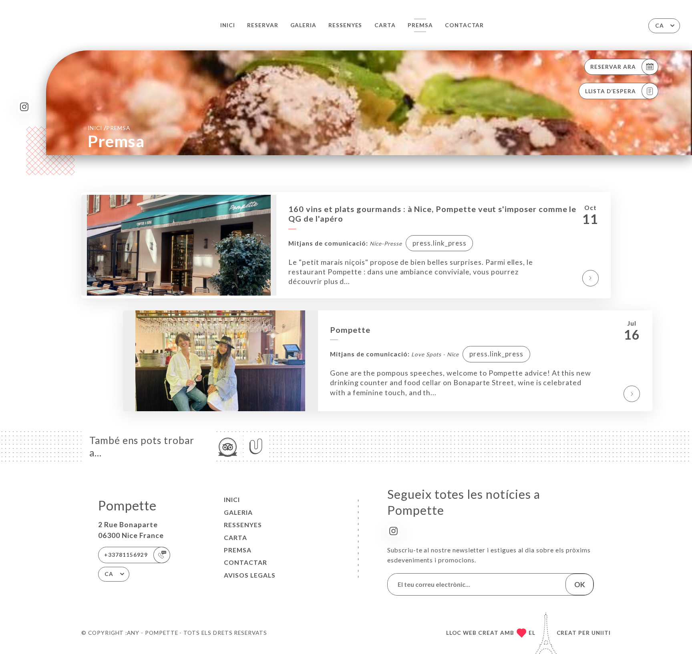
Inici (227, 25)
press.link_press (439, 243)
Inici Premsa (109, 127)
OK (579, 584)
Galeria (303, 25)
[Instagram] (24, 106)
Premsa (420, 25)
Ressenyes (345, 25)
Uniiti (601, 633)
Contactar (464, 25)
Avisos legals (250, 575)
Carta (385, 25)
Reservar (262, 25)
